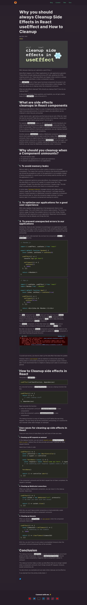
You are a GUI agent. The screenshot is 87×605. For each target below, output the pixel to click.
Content (58, 2)
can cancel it (46, 519)
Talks (64, 2)
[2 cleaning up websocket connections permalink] (18, 485)
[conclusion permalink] (18, 549)
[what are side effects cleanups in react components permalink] (18, 101)
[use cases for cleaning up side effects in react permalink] (18, 426)
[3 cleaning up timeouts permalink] (18, 515)
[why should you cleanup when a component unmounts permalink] (18, 149)
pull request (34, 359)
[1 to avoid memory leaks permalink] (18, 165)
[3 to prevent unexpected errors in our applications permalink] (18, 220)
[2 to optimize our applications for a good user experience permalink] (18, 201)
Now (70, 2)
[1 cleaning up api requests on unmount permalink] (18, 436)
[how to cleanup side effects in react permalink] (18, 369)
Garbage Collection (34, 189)
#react (21, 38)
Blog (51, 2)
